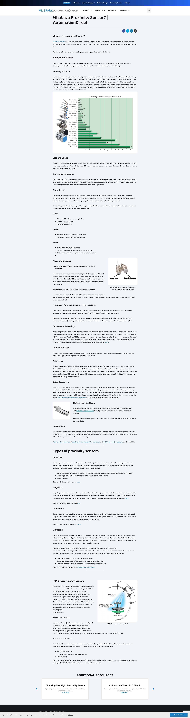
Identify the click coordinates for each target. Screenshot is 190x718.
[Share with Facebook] (123, 31)
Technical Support (88, 3)
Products (86, 10)
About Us (76, 3)
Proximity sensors (59, 41)
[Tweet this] (127, 31)
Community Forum (116, 3)
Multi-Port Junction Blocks (85, 411)
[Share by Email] (135, 31)
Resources (123, 10)
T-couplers (74, 442)
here (106, 342)
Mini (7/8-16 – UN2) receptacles (113, 442)
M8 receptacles (83, 442)
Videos (126, 3)
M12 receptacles (94, 442)
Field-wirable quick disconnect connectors (72, 397)
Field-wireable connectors (61, 442)
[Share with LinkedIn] (131, 31)
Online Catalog (102, 3)
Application (99, 10)
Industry (111, 10)
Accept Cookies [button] (178, 715)
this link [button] (70, 715)
